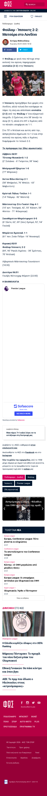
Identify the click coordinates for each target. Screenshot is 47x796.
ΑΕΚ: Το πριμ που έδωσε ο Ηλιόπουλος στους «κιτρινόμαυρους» (17, 683)
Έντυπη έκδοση (13, 763)
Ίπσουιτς (8, 483)
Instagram (7, 455)
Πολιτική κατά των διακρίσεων (19, 753)
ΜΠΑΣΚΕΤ (23, 716)
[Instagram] (27, 702)
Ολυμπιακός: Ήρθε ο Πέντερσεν (20, 590)
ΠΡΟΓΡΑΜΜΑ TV (27, 727)
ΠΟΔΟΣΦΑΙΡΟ (9, 716)
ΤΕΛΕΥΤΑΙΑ (13, 530)
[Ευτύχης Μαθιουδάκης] (5, 42)
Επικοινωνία (12, 758)
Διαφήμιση (36, 758)
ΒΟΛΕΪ (34, 716)
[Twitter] (33, 702)
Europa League (9, 536)
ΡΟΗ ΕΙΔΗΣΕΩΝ (16, 16)
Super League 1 (9, 588)
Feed (37, 753)
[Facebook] (21, 702)
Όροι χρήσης (24, 748)
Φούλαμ (31, 477)
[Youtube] (39, 702)
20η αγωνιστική (11, 489)
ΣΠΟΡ (14, 722)
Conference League (11, 549)
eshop (27, 469)
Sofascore (21, 420)
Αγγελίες (24, 758)
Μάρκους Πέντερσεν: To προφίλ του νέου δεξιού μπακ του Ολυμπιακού (21, 657)
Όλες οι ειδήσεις (23, 598)
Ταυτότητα (11, 748)
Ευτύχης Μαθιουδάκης (19, 41)
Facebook (29, 452)
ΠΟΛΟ (6, 722)
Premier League (23, 483)
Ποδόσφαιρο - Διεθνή (11, 24)
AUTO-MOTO (25, 722)
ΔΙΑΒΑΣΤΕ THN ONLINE (20, 11)
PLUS (36, 722)
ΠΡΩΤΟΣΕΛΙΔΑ (10, 727)
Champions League (9, 639)
